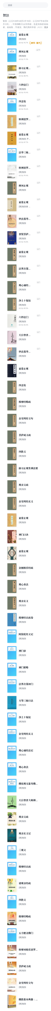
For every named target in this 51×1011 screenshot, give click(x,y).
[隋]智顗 (22, 39)
